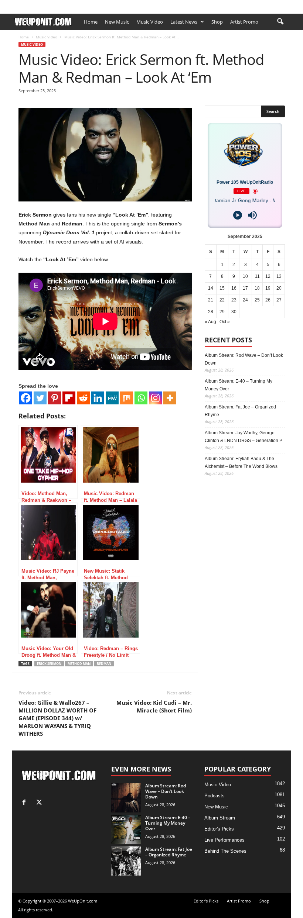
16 (233, 288)
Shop (117, 4)
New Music (117, 21)
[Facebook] (274, 5)
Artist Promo (92, 4)
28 (210, 311)
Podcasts (214, 795)
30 (233, 311)
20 (279, 288)
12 (267, 276)
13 (279, 276)
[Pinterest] (54, 397)
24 (245, 300)
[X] (285, 5)
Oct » (224, 321)
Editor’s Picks (58, 4)
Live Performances (224, 840)
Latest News (183, 21)
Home (91, 21)
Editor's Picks (219, 829)
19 (267, 288)
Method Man (79, 663)
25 (257, 300)
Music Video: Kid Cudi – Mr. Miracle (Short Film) (154, 706)
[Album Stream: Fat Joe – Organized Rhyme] (126, 861)
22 (222, 300)
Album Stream (219, 818)
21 (210, 300)
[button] (280, 22)
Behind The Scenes (225, 851)
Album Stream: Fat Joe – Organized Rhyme (240, 410)
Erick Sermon (49, 663)
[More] (169, 397)
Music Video (149, 21)
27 (279, 300)
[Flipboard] (68, 397)
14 (210, 288)
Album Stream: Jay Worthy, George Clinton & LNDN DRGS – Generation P (243, 436)
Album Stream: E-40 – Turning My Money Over (238, 385)
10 (245, 276)
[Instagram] (155, 397)
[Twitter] (40, 397)
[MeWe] (112, 397)
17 (245, 288)
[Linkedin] (97, 397)
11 (257, 276)
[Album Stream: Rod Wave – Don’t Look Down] (126, 797)
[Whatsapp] (141, 397)
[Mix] (126, 397)
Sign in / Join (25, 4)
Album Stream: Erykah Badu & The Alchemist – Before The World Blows (241, 462)
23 (233, 300)
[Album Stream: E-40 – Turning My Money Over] (126, 829)
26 (267, 300)
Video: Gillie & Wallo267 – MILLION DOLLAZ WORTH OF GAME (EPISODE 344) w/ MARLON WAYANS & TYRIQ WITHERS (57, 718)
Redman (104, 663)
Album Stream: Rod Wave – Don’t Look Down (244, 359)
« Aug (210, 321)
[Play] (237, 215)
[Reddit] (83, 397)
